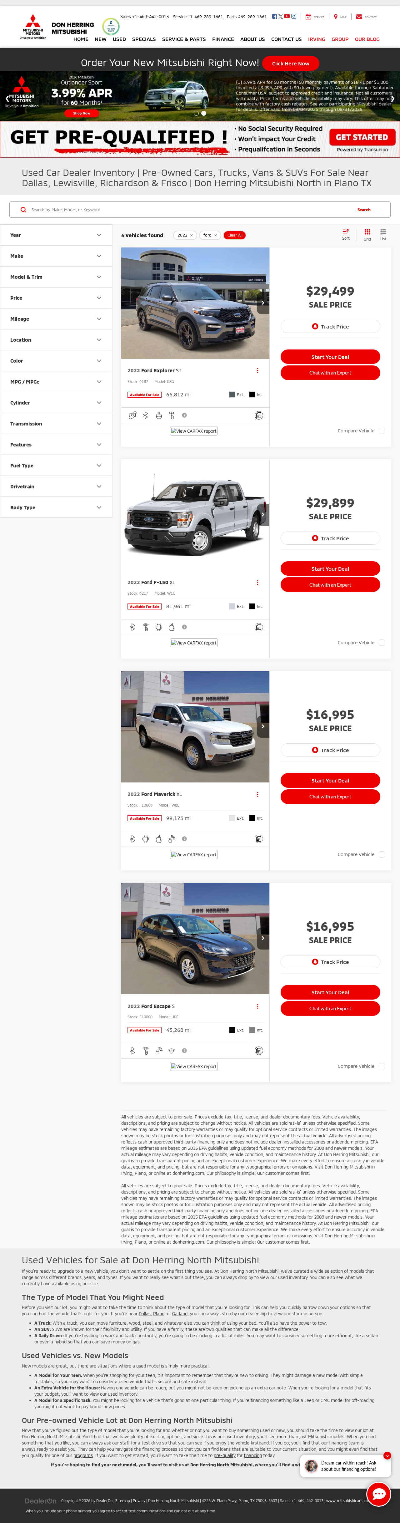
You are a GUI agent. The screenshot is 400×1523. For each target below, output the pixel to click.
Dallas (145, 1313)
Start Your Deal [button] (330, 357)
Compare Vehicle (356, 430)
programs (83, 1455)
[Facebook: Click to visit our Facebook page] (274, 16)
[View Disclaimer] (184, 415)
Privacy (139, 1500)
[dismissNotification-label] (387, 1455)
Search (364, 209)
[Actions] (257, 370)
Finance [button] (223, 39)
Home (80, 39)
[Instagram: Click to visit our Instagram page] (293, 16)
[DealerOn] (41, 1500)
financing (253, 1455)
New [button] (101, 39)
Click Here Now (290, 63)
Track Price (335, 326)
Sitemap (122, 1500)
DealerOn (104, 1500)
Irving (316, 39)
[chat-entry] (378, 1494)
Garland (180, 1313)
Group (340, 39)
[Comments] (259, 415)
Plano (158, 1313)
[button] (263, 303)
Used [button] (119, 39)
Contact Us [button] (286, 39)
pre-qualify (225, 1455)
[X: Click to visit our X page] (280, 16)
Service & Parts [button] (184, 39)
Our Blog (367, 39)
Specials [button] (144, 39)
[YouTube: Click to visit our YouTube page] (287, 16)
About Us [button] (252, 39)
